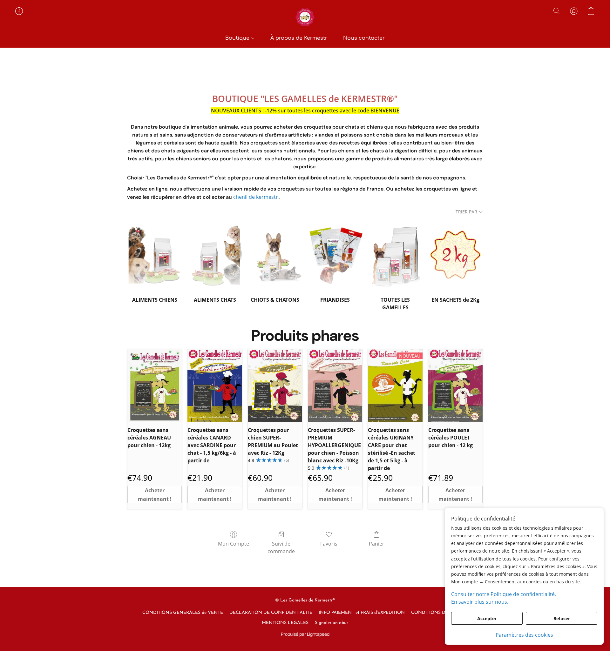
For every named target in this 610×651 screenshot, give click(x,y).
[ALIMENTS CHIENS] (154, 255)
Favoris (328, 543)
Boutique (238, 38)
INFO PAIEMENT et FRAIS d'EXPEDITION (362, 612)
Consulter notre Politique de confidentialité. (503, 594)
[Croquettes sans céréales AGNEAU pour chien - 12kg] (154, 385)
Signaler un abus (332, 623)
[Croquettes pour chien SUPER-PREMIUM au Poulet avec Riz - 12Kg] (275, 385)
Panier (376, 543)
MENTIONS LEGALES (285, 623)
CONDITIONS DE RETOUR (439, 612)
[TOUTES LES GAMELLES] (395, 255)
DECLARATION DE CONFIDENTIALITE (270, 612)
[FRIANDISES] (335, 255)
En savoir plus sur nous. (479, 601)
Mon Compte (233, 543)
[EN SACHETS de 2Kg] (455, 255)
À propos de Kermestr (298, 38)
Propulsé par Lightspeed (305, 634)
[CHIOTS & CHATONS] (274, 255)
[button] (305, 17)
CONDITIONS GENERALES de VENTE (182, 612)
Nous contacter (364, 38)
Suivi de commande (281, 547)
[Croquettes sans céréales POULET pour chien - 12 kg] (455, 385)
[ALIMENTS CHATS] (214, 255)
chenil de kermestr (255, 196)
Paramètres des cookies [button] (524, 634)
